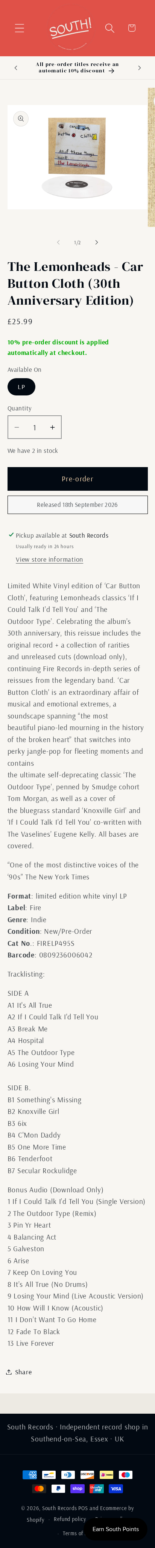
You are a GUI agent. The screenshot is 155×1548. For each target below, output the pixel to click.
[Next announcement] (139, 67)
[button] (19, 28)
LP (22, 386)
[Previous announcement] (16, 67)
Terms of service (82, 1533)
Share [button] (23, 1372)
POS (83, 1508)
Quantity (20, 408)
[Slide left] (58, 242)
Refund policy (70, 1519)
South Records (59, 1508)
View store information (49, 559)
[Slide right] (96, 242)
